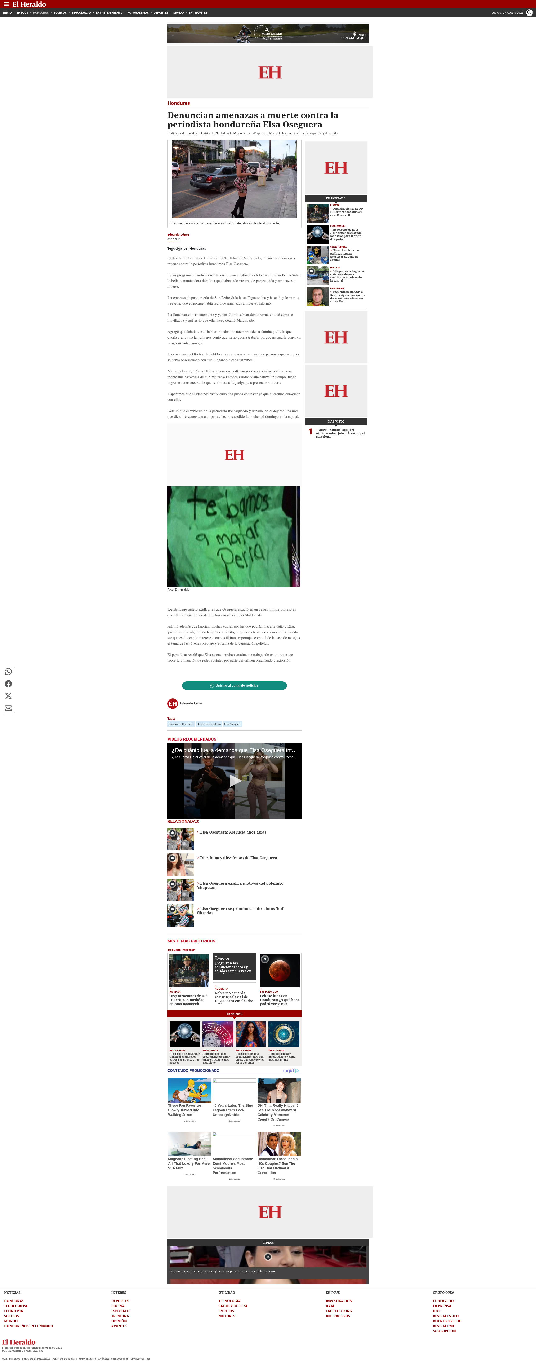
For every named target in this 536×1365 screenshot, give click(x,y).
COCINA (118, 1306)
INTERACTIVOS (338, 1316)
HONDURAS (14, 1301)
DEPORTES (120, 1301)
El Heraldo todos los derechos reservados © (32, 1347)
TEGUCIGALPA (15, 1306)
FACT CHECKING (339, 1311)
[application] (235, 781)
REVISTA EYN (443, 1326)
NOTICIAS (12, 1292)
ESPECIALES (120, 1311)
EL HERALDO (443, 1301)
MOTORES (227, 1316)
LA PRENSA (442, 1306)
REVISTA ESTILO (446, 1316)
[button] (8, 671)
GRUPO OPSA (443, 1292)
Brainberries (190, 1121)
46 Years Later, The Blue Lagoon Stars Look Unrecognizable (233, 1110)
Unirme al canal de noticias (237, 685)
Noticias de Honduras (181, 724)
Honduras (222, 958)
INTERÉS (118, 1292)
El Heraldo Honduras (209, 724)
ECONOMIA (13, 1311)
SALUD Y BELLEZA (233, 1306)
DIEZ (437, 1311)
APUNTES (119, 1326)
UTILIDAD (227, 1292)
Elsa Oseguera (232, 724)
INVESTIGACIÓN (339, 1301)
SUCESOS (11, 1316)
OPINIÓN (119, 1321)
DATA (330, 1306)
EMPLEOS (226, 1311)
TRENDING (120, 1316)
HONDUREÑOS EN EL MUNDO (28, 1326)
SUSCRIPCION (444, 1331)
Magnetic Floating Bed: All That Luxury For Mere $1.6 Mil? (189, 1163)
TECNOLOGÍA (230, 1301)
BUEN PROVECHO (447, 1321)
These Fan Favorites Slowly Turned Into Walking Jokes (185, 1110)
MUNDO (11, 1321)
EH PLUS (333, 1292)
